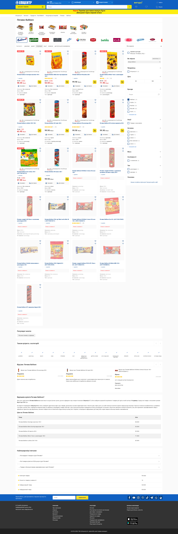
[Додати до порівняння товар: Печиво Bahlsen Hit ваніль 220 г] (95, 54)
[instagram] (138, 497)
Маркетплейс (57, 518)
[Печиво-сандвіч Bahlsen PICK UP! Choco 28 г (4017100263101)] (84, 250)
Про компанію (57, 508)
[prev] (156, 343)
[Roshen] (45, 40)
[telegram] (152, 497)
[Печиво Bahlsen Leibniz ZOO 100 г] (29, 109)
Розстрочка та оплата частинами (99, 510)
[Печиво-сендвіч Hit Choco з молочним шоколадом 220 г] (29, 206)
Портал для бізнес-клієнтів (134, 510)
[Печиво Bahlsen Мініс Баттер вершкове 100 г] (57, 60)
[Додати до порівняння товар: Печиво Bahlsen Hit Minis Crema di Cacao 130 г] (95, 151)
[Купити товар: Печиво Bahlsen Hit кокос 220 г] (67, 179)
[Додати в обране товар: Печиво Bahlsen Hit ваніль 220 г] (95, 51)
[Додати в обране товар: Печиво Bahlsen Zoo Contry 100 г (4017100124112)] (40, 148)
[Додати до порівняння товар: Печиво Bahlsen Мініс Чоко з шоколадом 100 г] (123, 54)
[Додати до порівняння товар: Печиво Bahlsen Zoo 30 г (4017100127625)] (123, 200)
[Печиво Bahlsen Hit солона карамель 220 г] (112, 109)
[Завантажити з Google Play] (132, 523)
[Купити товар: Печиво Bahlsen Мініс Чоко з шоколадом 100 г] (122, 82)
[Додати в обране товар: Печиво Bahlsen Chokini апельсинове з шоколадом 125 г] (40, 241)
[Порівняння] (136, 7)
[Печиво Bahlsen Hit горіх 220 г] (57, 109)
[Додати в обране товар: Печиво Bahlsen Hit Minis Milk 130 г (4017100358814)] (123, 241)
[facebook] (129, 497)
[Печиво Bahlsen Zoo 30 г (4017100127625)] (112, 206)
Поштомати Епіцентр (96, 524)
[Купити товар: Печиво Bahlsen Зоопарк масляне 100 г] (39, 82)
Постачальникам (58, 516)
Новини (55, 510)
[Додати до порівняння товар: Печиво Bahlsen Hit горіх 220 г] (68, 102)
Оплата (92, 508)
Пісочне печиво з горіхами (26, 335)
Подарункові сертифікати (97, 520)
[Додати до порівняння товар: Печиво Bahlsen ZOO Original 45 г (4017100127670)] (68, 244)
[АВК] (152, 40)
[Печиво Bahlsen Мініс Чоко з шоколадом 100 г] (112, 60)
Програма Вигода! (95, 522)
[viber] (143, 497)
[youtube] (134, 497)
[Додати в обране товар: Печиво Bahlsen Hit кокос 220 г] (68, 148)
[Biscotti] (57, 40)
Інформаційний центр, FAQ (23, 507)
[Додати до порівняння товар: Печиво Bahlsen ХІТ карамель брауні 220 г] (40, 287)
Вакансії (55, 514)
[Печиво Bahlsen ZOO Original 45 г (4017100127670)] (57, 250)
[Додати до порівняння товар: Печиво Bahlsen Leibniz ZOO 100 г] (40, 102)
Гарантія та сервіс (95, 516)
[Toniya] (116, 40)
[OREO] (140, 40)
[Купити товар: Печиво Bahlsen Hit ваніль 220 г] (95, 82)
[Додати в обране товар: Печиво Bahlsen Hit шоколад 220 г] (95, 100)
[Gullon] (33, 40)
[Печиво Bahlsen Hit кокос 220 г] (57, 157)
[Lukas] (128, 40)
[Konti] (69, 40)
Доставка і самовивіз (96, 512)
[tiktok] (147, 497)
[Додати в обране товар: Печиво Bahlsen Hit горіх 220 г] (68, 100)
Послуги (92, 518)
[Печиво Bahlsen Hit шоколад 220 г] (84, 109)
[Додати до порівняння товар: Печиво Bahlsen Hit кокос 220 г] (68, 151)
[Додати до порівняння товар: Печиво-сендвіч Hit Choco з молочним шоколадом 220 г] (40, 200)
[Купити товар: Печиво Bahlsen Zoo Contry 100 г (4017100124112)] (39, 179)
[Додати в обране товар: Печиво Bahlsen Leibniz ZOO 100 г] (40, 100)
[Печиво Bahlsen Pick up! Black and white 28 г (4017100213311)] (57, 206)
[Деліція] (93, 40)
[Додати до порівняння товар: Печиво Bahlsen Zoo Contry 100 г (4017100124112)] (40, 151)
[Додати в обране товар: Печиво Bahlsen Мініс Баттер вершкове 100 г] (68, 51)
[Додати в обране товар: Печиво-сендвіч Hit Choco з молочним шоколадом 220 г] (40, 197)
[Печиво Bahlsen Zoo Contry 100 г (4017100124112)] (29, 157)
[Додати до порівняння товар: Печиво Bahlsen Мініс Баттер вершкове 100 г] (68, 54)
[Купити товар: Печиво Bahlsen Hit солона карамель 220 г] (122, 130)
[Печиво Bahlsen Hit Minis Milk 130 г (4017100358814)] (112, 250)
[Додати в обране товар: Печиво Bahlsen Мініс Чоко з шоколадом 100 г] (123, 51)
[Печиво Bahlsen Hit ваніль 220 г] (84, 60)
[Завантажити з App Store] (132, 519)
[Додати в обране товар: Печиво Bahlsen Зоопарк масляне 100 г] (40, 51)
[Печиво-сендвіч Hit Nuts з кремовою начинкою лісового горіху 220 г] (112, 157)
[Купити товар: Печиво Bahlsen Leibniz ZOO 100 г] (39, 130)
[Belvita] (105, 40)
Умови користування (133, 508)
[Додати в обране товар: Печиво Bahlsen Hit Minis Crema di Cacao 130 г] (95, 148)
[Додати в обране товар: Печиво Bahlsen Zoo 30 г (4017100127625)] (123, 197)
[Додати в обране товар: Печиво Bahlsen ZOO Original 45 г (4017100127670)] (68, 241)
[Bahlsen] (21, 40)
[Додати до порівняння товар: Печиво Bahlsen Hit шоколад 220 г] (95, 102)
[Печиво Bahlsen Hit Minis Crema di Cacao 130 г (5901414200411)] (84, 206)
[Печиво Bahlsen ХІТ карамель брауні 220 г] (29, 294)
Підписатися (82, 497)
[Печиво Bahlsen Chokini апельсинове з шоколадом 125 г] (29, 250)
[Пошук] (129, 7)
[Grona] (81, 40)
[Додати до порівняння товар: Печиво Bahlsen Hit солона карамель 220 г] (123, 102)
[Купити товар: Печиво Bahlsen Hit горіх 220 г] (67, 130)
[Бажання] (146, 7)
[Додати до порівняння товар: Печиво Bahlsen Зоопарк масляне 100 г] (40, 54)
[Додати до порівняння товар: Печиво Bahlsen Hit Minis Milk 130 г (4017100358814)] (123, 244)
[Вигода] (138, 2)
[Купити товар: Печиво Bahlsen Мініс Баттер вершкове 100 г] (67, 82)
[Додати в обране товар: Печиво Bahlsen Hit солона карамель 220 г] (123, 100)
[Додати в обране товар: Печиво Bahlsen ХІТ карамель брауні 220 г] (40, 285)
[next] (160, 343)
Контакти (55, 512)
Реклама (55, 520)
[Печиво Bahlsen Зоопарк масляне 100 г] (29, 60)
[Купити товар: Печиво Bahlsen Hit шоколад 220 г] (95, 130)
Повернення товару (95, 514)
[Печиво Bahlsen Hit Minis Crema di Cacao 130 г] (84, 157)
